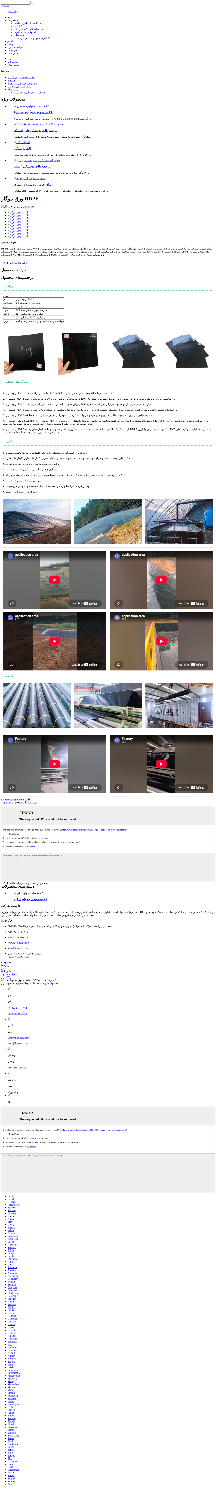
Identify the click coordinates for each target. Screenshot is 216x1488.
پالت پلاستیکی (23, 148)
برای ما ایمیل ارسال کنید (14, 263)
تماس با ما (13, 53)
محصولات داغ (51, 983)
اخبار (10, 41)
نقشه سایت (36, 983)
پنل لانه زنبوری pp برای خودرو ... (34, 184)
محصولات (13, 20)
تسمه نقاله (19, 35)
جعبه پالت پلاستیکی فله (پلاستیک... (35, 130)
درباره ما (12, 50)
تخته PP (18, 26)
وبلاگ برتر (6, 977)
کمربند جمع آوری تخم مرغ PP (35, 38)
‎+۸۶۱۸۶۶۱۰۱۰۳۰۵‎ (18, 1007)
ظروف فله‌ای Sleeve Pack (27, 23)
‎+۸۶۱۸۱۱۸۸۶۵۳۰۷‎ (18, 1013)
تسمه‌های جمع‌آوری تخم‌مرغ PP (33, 112)
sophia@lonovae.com (18, 1037)
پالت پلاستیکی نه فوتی (25, 32)
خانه (10, 17)
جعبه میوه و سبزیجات (12, 799)
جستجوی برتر (8, 983)
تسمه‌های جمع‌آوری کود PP (30, 899)
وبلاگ (10, 44)
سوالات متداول (15, 47)
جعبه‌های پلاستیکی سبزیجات (28, 29)
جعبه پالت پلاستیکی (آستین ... (32, 166)
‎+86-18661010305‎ (17, 1067)
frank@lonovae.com (18, 1043)
